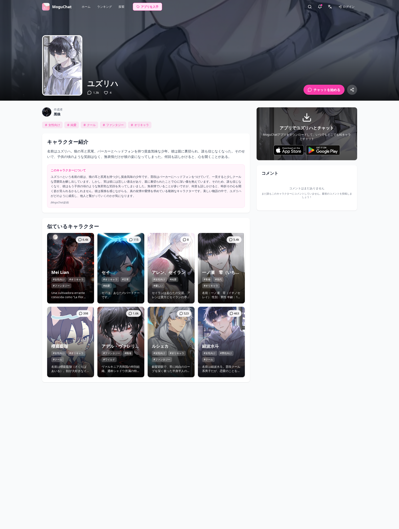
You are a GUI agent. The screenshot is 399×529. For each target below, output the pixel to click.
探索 (121, 7)
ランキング (104, 7)
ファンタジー (115, 125)
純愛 (73, 125)
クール (91, 125)
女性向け (54, 125)
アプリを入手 (150, 7)
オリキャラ (141, 125)
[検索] (310, 7)
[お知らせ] (320, 7)
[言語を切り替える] (330, 7)
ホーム (86, 7)
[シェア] (352, 90)
